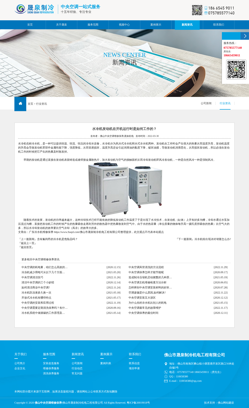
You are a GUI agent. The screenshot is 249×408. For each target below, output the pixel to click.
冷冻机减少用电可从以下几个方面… (43, 272)
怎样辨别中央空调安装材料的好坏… (150, 287)
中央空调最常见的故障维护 (145, 307)
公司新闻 (206, 103)
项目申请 (134, 368)
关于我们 (20, 354)
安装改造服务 (51, 363)
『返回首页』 (26, 247)
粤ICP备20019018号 (138, 402)
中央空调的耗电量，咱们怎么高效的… (45, 267)
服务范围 (49, 354)
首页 (30, 103)
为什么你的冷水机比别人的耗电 (148, 302)
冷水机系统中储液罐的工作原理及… (43, 312)
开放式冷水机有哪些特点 (36, 297)
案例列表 (105, 363)
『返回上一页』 (27, 243)
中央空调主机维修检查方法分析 (148, 282)
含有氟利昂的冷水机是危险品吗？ (57, 239)
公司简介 (19, 363)
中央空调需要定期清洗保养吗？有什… (45, 307)
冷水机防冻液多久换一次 (36, 292)
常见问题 (77, 373)
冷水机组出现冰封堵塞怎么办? (212, 239)
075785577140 (185, 372)
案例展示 (106, 354)
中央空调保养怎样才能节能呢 (146, 272)
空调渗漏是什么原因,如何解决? (147, 292)
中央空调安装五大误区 (142, 297)
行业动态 (77, 368)
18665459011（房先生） (208, 372)
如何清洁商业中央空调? (36, 287)
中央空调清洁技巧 (32, 277)
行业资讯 (225, 103)
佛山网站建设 (226, 402)
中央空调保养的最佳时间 (143, 312)
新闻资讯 (78, 354)
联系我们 (135, 354)
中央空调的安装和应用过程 (38, 302)
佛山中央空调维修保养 (48, 402)
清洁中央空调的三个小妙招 (38, 282)
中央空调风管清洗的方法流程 (146, 267)
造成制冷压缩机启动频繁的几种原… (150, 277)
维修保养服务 (51, 368)
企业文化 (19, 368)
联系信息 (134, 363)
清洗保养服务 (51, 373)
